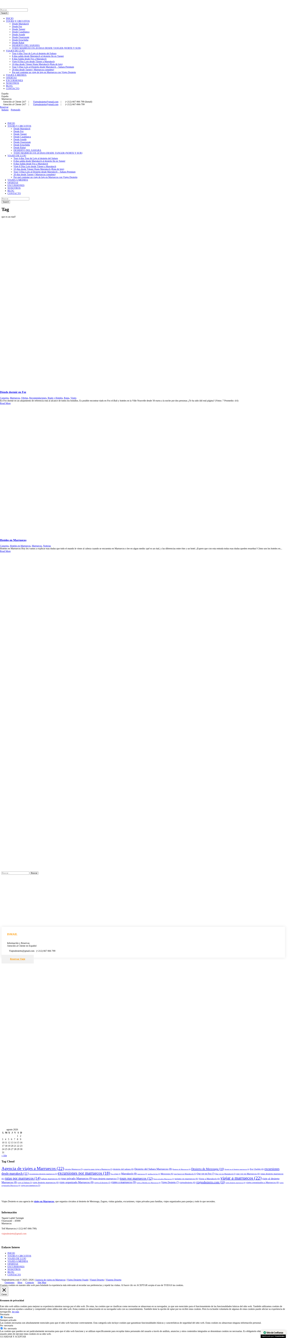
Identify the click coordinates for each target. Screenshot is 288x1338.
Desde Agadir (18, 34)
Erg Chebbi (257, 1169)
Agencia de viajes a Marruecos (33, 1168)
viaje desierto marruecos (46, 1182)
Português (15, 109)
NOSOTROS (12, 83)
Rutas (66, 398)
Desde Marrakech (20, 23)
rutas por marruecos (22, 1178)
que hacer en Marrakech (185, 1174)
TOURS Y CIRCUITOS (18, 21)
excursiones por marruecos (84, 1173)
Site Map (42, 1282)
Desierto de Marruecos (181, 1169)
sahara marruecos (51, 1179)
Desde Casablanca (20, 32)
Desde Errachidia (20, 40)
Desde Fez (17, 26)
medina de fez (154, 1174)
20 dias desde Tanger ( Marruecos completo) (33, 69)
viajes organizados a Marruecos (262, 1182)
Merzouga (167, 1174)
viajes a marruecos (123, 1182)
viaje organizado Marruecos (76, 1182)
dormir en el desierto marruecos (237, 1169)
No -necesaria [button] (6, 1325)
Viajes (73, 398)
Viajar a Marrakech (209, 1179)
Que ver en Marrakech (225, 1174)
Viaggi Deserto (97, 1280)
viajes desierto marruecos (236, 1183)
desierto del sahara (123, 1169)
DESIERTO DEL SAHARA (26, 45)
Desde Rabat (18, 42)
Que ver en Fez (205, 1173)
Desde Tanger (18, 29)
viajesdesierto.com (210, 1182)
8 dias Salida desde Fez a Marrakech (29, 59)
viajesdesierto (188, 1182)
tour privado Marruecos (76, 1178)
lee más (15, 1311)
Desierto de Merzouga (207, 1168)
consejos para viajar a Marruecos (97, 1169)
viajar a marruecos (241, 1178)
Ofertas (24, 398)
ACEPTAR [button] (142, 1285)
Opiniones (9, 1282)
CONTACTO (12, 88)
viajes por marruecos (30, 1185)
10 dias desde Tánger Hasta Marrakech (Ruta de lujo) (37, 64)
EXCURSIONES (14, 80)
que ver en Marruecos (248, 1174)
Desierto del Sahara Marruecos (153, 1168)
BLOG (9, 86)
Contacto (29, 1282)
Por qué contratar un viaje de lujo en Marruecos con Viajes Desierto (44, 72)
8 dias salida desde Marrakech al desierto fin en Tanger (38, 56)
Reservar (4, 107)
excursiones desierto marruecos (43, 1174)
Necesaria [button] (4, 1314)
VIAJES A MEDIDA (16, 75)
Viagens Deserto (113, 1280)
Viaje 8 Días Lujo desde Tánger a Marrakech (33, 61)
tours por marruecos (136, 1178)
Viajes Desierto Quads (77, 1280)
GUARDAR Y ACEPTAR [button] (13, 1336)
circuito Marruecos (74, 1169)
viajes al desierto (102, 1182)
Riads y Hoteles (55, 398)
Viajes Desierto (170, 1182)
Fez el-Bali (116, 1174)
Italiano (5, 109)
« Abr (4, 1155)
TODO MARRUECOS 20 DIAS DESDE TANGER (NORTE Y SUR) (46, 48)
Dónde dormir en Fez (13, 392)
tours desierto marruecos (106, 1178)
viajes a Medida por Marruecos (149, 1183)
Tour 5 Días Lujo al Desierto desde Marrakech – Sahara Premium (43, 67)
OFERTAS (11, 77)
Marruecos (15, 398)
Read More (5, 403)
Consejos (4, 398)
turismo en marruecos (186, 1179)
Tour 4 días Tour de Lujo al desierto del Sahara (34, 53)
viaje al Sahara (25, 1182)
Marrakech (129, 1173)
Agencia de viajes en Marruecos (50, 1280)
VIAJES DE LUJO (15, 50)
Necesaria (8, 1317)
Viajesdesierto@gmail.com (45, 101)
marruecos (142, 1174)
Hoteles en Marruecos (13, 540)
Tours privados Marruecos (163, 1179)
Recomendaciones (37, 398)
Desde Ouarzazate (20, 37)
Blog (20, 1282)
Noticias (47, 546)
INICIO (10, 18)
